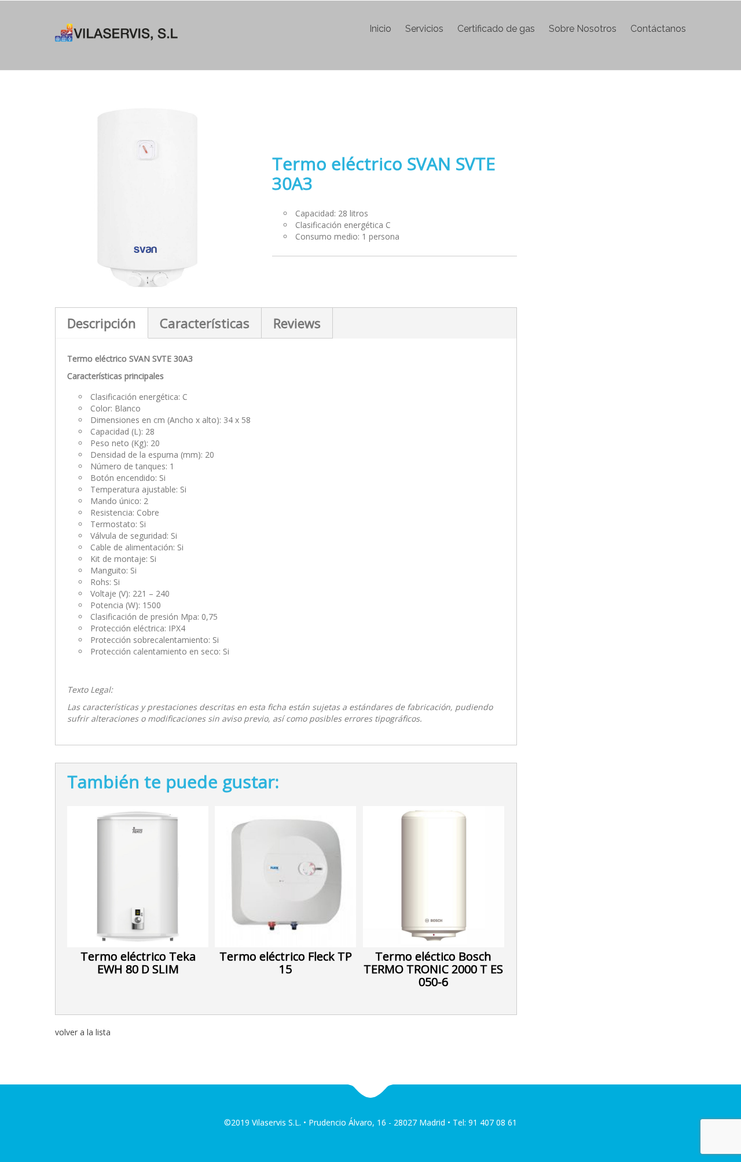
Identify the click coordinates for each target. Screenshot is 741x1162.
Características (205, 323)
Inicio (380, 29)
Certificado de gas (496, 29)
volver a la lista (83, 1032)
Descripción (101, 323)
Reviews (297, 323)
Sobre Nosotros (583, 29)
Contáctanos (658, 29)
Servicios (424, 29)
